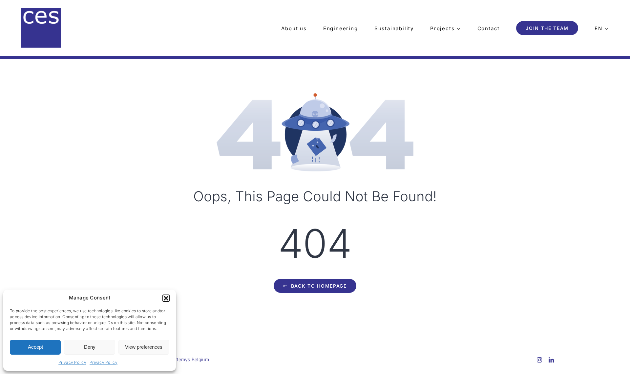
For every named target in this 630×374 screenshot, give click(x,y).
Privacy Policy (72, 362)
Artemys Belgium (190, 359)
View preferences (143, 347)
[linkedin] (551, 360)
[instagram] (539, 360)
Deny (89, 347)
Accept (35, 347)
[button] (166, 298)
